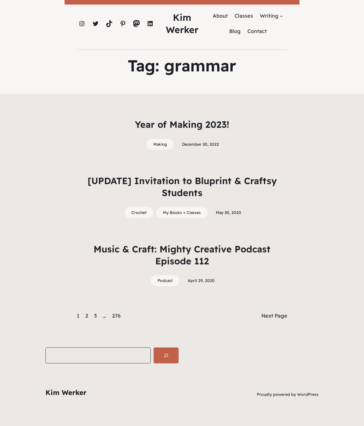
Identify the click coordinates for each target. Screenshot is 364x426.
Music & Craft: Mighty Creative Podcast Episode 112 (182, 255)
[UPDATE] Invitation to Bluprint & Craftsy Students (182, 186)
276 (116, 315)
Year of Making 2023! (182, 124)
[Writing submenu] (281, 15)
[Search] (166, 355)
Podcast (165, 280)
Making (160, 144)
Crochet (138, 212)
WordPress (307, 394)
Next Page (274, 315)
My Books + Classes (182, 212)
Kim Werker (66, 392)
